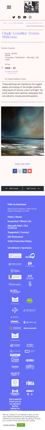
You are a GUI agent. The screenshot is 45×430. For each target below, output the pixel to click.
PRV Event (14, 188)
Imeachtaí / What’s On (19, 221)
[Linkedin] (24, 171)
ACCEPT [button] (21, 425)
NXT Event (31, 188)
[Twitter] (14, 17)
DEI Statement (15, 236)
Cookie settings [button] (9, 425)
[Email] (29, 171)
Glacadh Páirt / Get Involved (18, 226)
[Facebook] (19, 17)
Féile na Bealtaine (17, 204)
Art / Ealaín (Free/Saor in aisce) (34, 23)
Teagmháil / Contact (18, 232)
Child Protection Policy (20, 241)
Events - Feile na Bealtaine (16, 23)
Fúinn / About (15, 217)
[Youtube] (25, 17)
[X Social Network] (20, 171)
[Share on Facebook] (15, 171)
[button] (9, 7)
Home (5, 23)
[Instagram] (30, 17)
